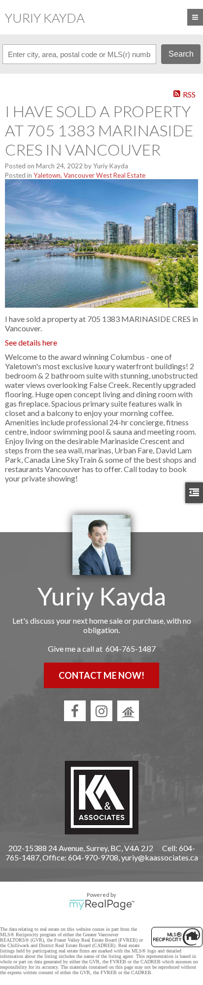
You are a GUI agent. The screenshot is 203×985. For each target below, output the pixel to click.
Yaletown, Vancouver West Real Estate (89, 175)
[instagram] (101, 710)
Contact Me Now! (101, 675)
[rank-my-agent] (128, 710)
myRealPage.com (101, 905)
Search (181, 54)
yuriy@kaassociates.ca (159, 857)
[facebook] (75, 710)
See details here (31, 342)
